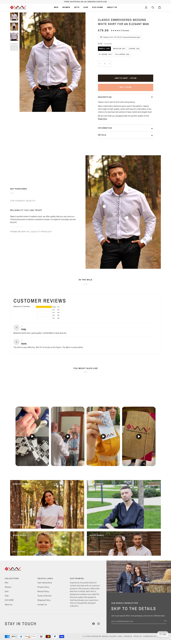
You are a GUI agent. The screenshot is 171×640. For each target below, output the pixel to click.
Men (6, 582)
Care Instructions (44, 582)
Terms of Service (44, 595)
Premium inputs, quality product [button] (31, 232)
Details (102, 135)
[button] (66, 7)
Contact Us (42, 604)
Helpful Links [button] (45, 578)
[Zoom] (24, 107)
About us (8, 604)
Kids (7, 595)
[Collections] (47, 504)
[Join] (164, 621)
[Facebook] (93, 623)
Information (105, 128)
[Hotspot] (104, 206)
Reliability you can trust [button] (26, 210)
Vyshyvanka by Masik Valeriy (101, 636)
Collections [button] (12, 578)
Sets (7, 591)
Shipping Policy (43, 600)
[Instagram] (98, 623)
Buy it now (125, 87)
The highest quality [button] (23, 201)
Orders (128, 636)
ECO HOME (9, 600)
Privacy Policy (43, 587)
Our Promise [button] (77, 578)
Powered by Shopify (154, 636)
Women (8, 587)
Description (105, 97)
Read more (102, 118)
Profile (137, 636)
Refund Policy (43, 591)
